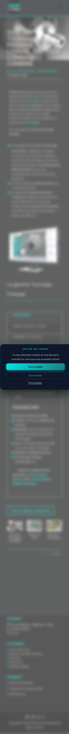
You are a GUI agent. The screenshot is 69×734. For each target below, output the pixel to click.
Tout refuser (35, 375)
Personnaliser (35, 382)
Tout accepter (35, 366)
